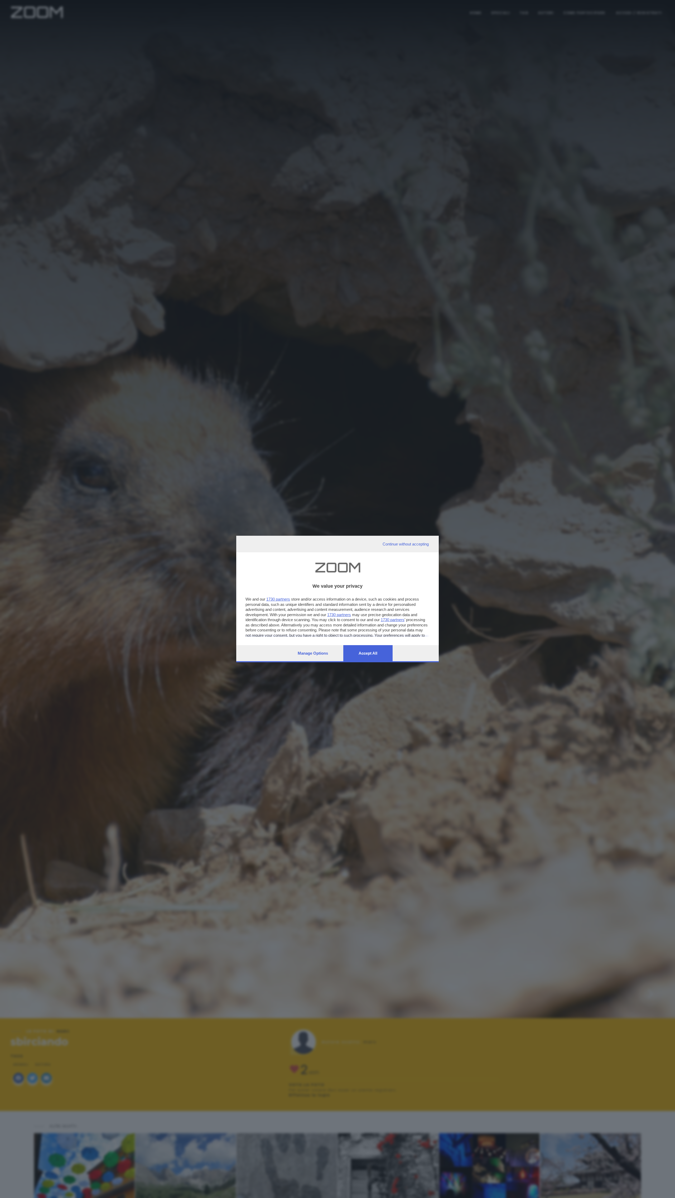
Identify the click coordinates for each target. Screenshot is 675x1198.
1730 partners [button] (278, 599)
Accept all (368, 653)
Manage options (313, 653)
